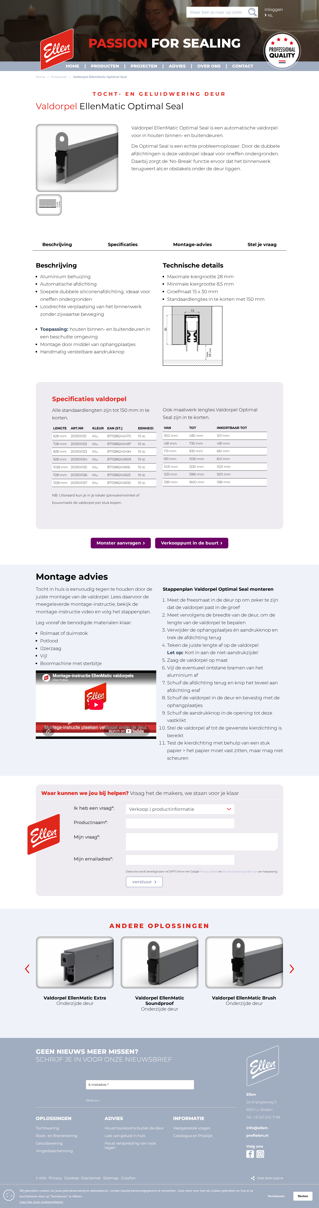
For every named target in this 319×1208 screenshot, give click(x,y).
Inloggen (274, 9)
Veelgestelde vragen (191, 1128)
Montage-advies (192, 244)
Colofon (128, 1178)
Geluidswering (49, 1143)
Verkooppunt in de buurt (190, 543)
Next (292, 969)
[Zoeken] (252, 12)
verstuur (142, 881)
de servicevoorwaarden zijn (240, 871)
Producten (59, 77)
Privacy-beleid (209, 871)
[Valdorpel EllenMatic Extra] (75, 962)
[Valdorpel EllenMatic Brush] (244, 962)
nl (270, 15)
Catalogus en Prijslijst (193, 1135)
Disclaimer (91, 1178)
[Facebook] (250, 1154)
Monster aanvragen (119, 543)
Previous (27, 969)
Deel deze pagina (270, 1178)
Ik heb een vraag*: (94, 808)
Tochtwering (47, 1128)
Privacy (55, 1178)
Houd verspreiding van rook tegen (130, 1145)
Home (40, 77)
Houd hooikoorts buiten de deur (134, 1128)
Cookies (71, 1178)
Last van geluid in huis (125, 1135)
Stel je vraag (262, 244)
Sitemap (111, 1178)
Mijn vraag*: (87, 837)
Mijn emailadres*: (93, 859)
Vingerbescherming (54, 1150)
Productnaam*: (91, 822)
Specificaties (123, 244)
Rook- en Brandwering (56, 1135)
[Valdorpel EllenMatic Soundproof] (159, 962)
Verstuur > (93, 1100)
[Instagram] (260, 1154)
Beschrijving (57, 244)
